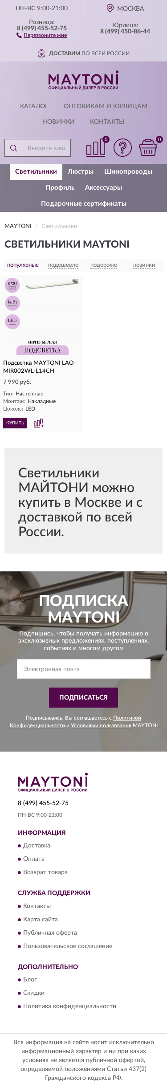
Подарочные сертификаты (83, 203)
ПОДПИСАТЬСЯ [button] (83, 698)
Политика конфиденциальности (69, 1007)
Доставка (36, 846)
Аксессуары (103, 187)
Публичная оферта (50, 933)
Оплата (34, 859)
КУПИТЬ (15, 423)
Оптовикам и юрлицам (105, 106)
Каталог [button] (34, 106)
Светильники (36, 171)
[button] (41, 34)
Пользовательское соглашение (67, 946)
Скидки (34, 993)
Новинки (58, 122)
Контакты (107, 122)
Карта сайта (40, 919)
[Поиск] (13, 148)
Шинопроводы (128, 171)
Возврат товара (45, 873)
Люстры (81, 171)
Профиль (59, 187)
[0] (148, 147)
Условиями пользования (101, 725)
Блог (30, 980)
